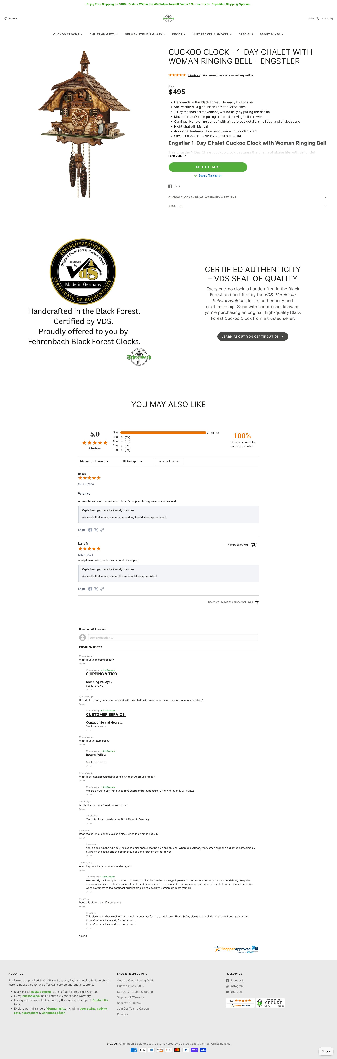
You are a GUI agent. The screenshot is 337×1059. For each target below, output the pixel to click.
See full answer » (96, 685)
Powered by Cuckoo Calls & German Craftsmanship (196, 1043)
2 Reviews (194, 75)
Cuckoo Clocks (66, 34)
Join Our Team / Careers (133, 1008)
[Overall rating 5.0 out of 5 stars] (177, 75)
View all (83, 935)
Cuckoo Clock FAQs (130, 986)
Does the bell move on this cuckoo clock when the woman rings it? (118, 833)
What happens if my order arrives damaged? (105, 866)
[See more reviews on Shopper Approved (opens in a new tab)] (102, 530)
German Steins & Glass (143, 34)
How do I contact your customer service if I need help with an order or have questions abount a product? (141, 700)
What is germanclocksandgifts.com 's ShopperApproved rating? (117, 776)
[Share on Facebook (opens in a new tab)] (90, 530)
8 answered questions (216, 75)
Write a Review (169, 461)
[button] (87, 690)
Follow (82, 663)
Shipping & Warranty (130, 997)
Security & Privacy (129, 1003)
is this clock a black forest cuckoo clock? (103, 805)
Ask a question (244, 75)
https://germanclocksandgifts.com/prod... (111, 920)
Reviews (122, 1014)
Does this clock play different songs (100, 902)
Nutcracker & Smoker (211, 34)
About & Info (270, 34)
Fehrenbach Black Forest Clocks (139, 1043)
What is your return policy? (94, 740)
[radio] (168, 432)
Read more (175, 156)
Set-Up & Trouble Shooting (135, 991)
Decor (177, 34)
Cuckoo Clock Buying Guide (135, 980)
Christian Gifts (102, 34)
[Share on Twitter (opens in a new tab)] (96, 530)
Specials (246, 34)
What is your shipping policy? (96, 659)
